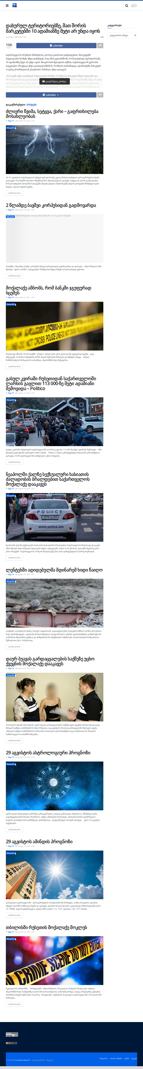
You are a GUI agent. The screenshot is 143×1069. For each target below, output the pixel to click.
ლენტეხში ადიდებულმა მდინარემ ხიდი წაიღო (54, 570)
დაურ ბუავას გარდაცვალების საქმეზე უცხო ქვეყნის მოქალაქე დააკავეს (50, 661)
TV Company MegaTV (21, 1060)
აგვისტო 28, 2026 (23, 932)
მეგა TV (11, 121)
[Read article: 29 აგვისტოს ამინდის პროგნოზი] (54, 875)
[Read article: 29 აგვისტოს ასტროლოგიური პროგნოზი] (54, 786)
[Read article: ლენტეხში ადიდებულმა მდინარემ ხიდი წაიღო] (54, 603)
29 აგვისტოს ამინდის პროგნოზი (39, 841)
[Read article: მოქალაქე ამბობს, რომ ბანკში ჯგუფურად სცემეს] (54, 326)
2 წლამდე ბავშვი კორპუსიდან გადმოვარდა (51, 205)
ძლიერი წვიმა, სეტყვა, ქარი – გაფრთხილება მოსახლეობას (52, 113)
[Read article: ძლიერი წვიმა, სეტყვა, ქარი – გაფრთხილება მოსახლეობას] (54, 149)
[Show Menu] (7, 5)
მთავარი (10, 128)
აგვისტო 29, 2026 (23, 121)
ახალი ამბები (116, 1058)
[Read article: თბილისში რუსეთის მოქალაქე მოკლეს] (54, 960)
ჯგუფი (134, 1058)
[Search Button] (126, 5)
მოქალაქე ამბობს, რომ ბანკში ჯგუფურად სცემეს (48, 290)
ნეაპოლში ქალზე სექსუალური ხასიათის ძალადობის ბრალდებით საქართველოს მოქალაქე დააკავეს (48, 479)
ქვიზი (126, 1058)
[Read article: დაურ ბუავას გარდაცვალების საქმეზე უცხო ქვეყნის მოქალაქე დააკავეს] (54, 697)
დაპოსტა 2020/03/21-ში (16, 37)
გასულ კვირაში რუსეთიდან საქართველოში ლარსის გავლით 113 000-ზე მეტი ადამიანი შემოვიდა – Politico (51, 383)
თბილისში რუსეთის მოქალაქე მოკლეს (46, 927)
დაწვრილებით (16, 193)
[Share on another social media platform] (100, 45)
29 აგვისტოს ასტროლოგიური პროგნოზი (48, 753)
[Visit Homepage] (14, 5)
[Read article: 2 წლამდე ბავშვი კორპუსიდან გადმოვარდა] (54, 238)
